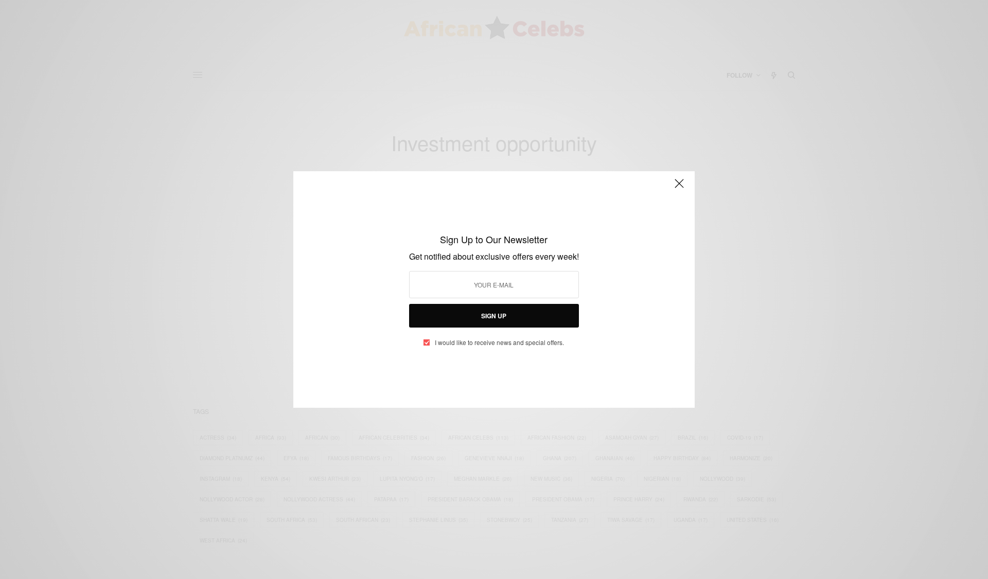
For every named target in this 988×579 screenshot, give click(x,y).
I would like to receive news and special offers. (499, 342)
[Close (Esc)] (679, 187)
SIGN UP (493, 315)
